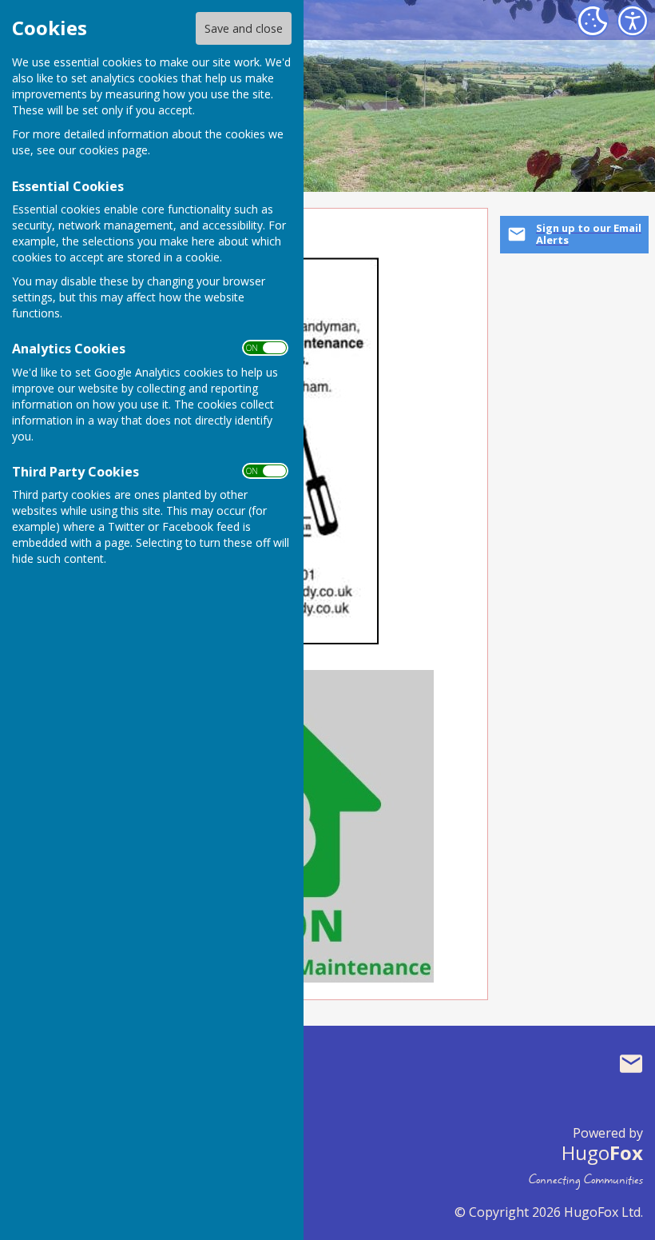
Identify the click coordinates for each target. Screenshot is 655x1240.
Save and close (243, 28)
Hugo (602, 1152)
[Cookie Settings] (593, 21)
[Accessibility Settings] (633, 21)
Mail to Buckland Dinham (631, 1063)
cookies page (113, 149)
